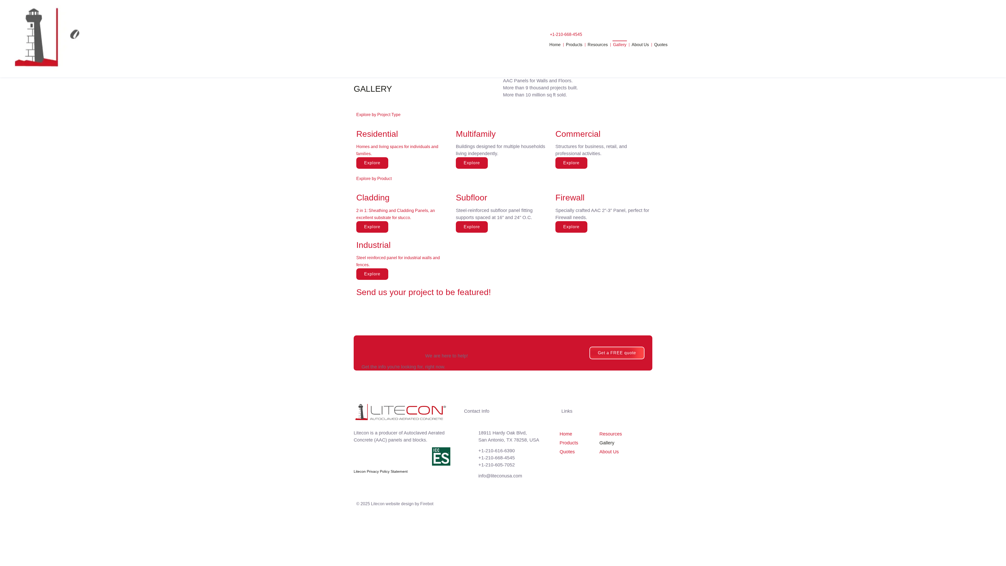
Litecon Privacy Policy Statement (381, 471)
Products (574, 44)
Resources (598, 44)
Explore (472, 163)
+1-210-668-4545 (566, 34)
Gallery (619, 44)
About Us (640, 44)
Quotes (661, 44)
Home (555, 44)
